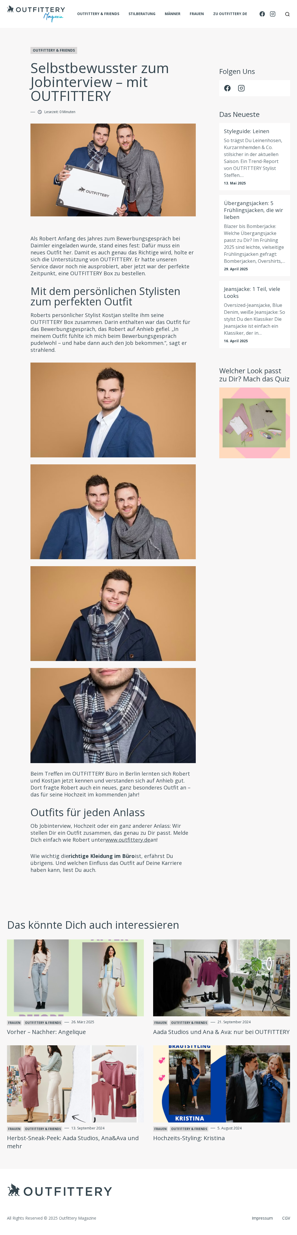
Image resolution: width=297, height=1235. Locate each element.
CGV (286, 1218)
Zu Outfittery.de (230, 14)
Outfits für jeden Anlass (87, 812)
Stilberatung (141, 14)
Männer (172, 14)
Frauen (197, 14)
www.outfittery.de (127, 839)
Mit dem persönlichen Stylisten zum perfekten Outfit (105, 296)
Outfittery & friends (98, 14)
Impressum (262, 1218)
